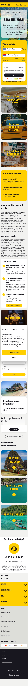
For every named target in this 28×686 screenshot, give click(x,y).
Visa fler (15, 429)
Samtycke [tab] (5, 329)
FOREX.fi (7, 12)
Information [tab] (14, 329)
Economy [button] (6, 369)
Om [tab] (23, 329)
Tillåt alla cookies (14, 352)
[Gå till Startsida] (5, 5)
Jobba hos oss (5, 631)
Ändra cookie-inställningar (14, 670)
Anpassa (13, 357)
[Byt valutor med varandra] (24, 49)
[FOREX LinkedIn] (7, 579)
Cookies (3, 651)
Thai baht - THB (10, 196)
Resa (13, 12)
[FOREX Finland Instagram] (4, 579)
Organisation (5, 612)
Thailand (20, 12)
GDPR (3, 655)
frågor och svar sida (14, 570)
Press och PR (5, 626)
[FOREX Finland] (2, 579)
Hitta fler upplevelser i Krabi (15, 436)
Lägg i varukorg (15, 75)
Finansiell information (8, 621)
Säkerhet (4, 658)
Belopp (13, 48)
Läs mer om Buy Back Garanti (14, 305)
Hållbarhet (4, 617)
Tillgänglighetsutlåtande (7, 662)
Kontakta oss (5, 636)
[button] (17, 4)
